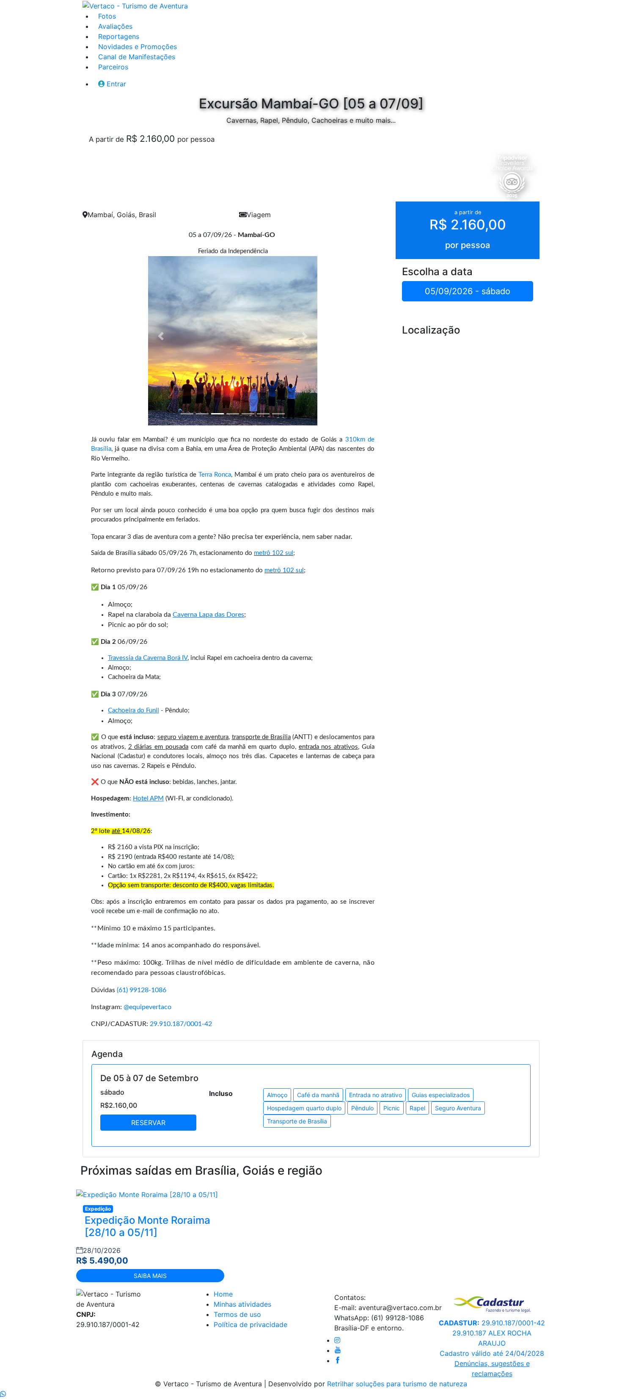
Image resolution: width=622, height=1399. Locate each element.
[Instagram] (337, 1340)
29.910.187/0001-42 (181, 1024)
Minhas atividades (242, 1304)
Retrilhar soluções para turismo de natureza (397, 1384)
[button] (160, 336)
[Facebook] (337, 1360)
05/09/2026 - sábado (467, 291)
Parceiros (113, 67)
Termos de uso (237, 1314)
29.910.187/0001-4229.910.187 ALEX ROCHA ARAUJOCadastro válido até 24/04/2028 (492, 1338)
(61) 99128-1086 (141, 990)
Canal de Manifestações (136, 56)
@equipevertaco (147, 1007)
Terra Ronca (214, 475)
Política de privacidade (250, 1324)
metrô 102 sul (273, 553)
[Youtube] (337, 1350)
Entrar (116, 84)
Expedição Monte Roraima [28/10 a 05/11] (147, 1226)
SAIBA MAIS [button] (150, 1275)
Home (223, 1294)
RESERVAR (148, 1122)
